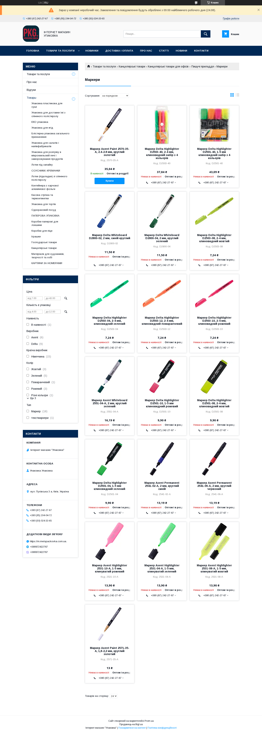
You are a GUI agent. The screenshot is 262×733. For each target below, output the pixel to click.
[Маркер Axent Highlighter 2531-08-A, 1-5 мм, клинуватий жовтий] (214, 541)
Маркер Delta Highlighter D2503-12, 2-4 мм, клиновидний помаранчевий (162, 320)
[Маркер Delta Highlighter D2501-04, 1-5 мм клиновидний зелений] (109, 458)
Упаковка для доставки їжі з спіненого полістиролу (48, 114)
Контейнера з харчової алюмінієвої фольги (45, 187)
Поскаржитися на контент (132, 727)
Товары (31, 97)
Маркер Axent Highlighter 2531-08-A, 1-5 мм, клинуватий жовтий (214, 568)
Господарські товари (44, 242)
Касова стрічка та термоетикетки (42, 196)
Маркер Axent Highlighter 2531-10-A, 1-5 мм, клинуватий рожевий (109, 568)
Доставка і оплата (119, 50)
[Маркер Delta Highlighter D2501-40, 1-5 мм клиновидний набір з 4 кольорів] (214, 125)
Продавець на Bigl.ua (131, 724)
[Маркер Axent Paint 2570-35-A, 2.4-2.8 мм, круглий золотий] (109, 125)
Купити (110, 181)
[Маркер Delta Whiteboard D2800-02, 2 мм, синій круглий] (109, 211)
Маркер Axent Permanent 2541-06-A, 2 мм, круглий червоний (214, 485)
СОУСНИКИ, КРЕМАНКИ (45, 170)
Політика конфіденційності (162, 727)
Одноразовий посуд (43, 209)
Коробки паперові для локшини (44, 223)
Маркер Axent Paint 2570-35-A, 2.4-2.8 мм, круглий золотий (109, 152)
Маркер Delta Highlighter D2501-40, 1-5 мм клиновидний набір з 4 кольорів (214, 153)
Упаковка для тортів (43, 204)
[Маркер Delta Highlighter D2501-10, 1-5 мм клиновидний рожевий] (162, 376)
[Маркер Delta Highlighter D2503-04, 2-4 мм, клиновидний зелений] (109, 293)
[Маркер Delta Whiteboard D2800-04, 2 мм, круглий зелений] (162, 211)
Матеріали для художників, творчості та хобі (47, 256)
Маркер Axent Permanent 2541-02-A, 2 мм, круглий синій (161, 485)
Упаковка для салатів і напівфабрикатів (45, 144)
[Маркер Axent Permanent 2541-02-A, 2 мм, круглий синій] (162, 458)
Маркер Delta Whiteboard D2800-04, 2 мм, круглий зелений (161, 238)
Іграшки (36, 236)
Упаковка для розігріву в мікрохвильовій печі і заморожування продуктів (47, 155)
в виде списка (237, 95)
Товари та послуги (60, 50)
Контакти (201, 50)
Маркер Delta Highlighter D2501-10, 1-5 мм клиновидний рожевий (162, 403)
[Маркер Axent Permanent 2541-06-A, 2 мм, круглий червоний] (214, 458)
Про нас (146, 50)
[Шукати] (205, 34)
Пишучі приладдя (202, 66)
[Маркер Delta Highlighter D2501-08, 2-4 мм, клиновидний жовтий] (214, 376)
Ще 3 (33, 398)
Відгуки (31, 89)
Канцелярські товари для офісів (168, 66)
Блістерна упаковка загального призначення (50, 135)
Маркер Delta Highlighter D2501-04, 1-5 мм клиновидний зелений (109, 485)
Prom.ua (149, 721)
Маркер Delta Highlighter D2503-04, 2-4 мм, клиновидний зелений (109, 320)
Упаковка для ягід (42, 127)
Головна (32, 50)
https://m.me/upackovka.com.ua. (48, 541)
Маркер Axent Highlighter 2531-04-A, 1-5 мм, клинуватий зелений (162, 568)
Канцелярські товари (132, 66)
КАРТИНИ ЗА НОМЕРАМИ (46, 263)
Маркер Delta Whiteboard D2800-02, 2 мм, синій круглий (109, 237)
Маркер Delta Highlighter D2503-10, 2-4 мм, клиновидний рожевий (214, 320)
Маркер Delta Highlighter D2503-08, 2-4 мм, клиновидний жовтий (214, 238)
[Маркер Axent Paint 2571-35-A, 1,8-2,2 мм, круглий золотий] (109, 624)
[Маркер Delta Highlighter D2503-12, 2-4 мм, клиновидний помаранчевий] (162, 293)
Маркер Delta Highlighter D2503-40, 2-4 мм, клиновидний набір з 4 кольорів (162, 153)
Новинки (91, 50)
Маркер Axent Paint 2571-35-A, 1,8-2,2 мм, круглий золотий (109, 651)
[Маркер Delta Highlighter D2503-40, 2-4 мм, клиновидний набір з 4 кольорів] (162, 125)
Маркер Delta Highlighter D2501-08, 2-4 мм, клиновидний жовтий (214, 403)
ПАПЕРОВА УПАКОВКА (45, 215)
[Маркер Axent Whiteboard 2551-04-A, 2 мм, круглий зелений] (109, 376)
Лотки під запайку (42, 164)
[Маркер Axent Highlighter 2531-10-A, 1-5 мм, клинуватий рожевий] (109, 541)
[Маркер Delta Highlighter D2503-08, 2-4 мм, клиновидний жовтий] (214, 211)
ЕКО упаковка (39, 122)
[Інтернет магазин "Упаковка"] (31, 40)
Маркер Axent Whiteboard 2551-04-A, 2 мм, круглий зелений (109, 403)
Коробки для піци (41, 230)
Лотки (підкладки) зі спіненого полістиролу (49, 178)
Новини (181, 50)
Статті (164, 50)
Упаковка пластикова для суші (46, 105)
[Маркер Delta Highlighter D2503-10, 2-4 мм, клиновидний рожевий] (214, 293)
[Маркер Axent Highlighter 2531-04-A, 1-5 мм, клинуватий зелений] (162, 541)
